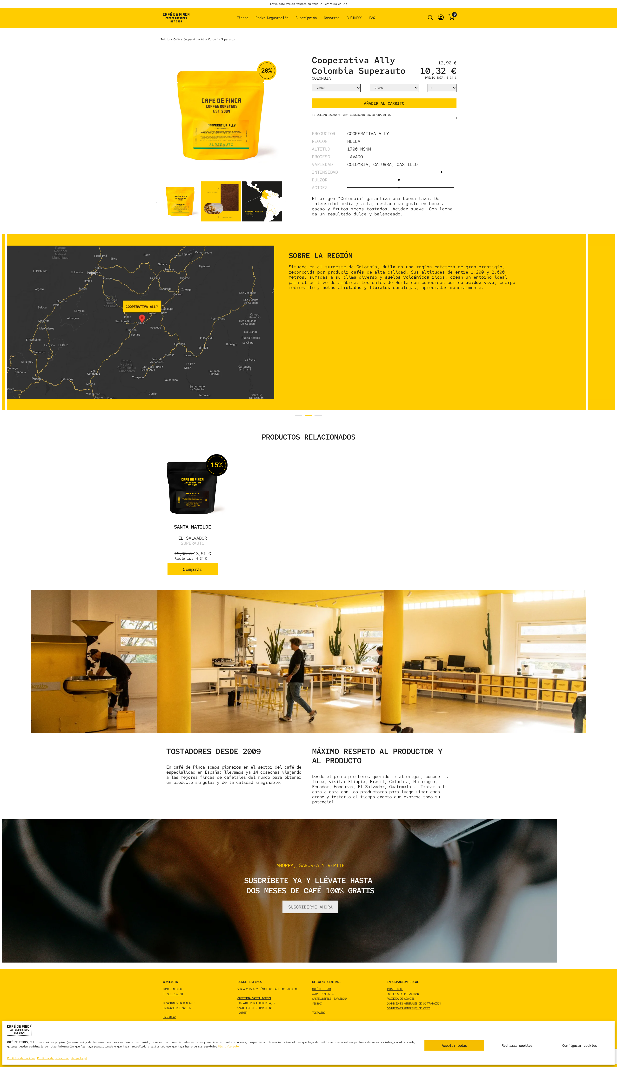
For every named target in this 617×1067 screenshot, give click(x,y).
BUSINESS (354, 17)
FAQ (372, 17)
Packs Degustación (271, 17)
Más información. (229, 1046)
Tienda (242, 17)
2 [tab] (308, 415)
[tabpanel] (296, 322)
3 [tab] (318, 415)
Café (176, 39)
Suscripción (306, 17)
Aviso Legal (79, 1058)
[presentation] (156, 201)
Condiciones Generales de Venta (408, 1008)
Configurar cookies (579, 1045)
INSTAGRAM (169, 1017)
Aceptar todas (454, 1045)
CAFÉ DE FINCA (321, 989)
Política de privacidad (53, 1058)
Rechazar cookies (517, 1045)
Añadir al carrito (384, 103)
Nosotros (331, 17)
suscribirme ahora (310, 907)
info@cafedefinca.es (176, 1008)
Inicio (165, 39)
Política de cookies (21, 1058)
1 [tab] (298, 415)
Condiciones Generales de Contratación (413, 1003)
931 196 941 (175, 994)
